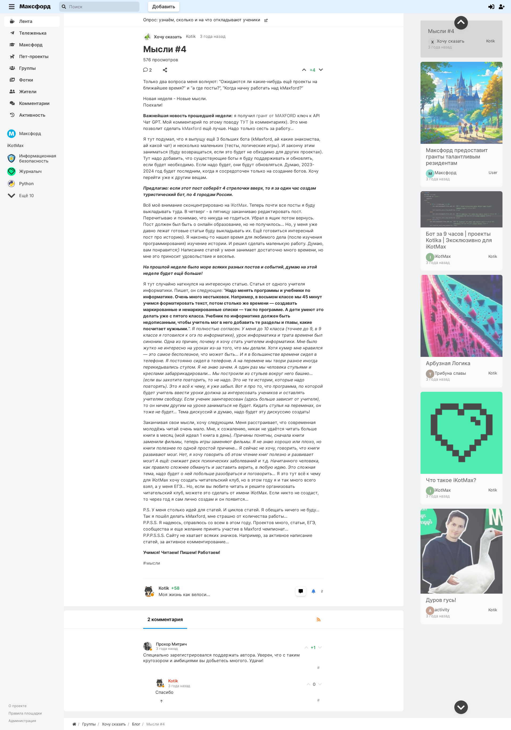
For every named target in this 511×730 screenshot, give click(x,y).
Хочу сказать (168, 36)
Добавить (163, 6)
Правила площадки (25, 713)
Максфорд (442, 173)
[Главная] (74, 724)
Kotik (191, 36)
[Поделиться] (165, 70)
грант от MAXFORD (276, 115)
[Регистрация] (502, 6)
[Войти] (491, 6)
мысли (153, 563)
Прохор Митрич (171, 644)
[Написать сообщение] (300, 591)
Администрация (22, 721)
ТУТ (244, 122)
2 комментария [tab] (165, 619)
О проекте (18, 706)
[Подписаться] (313, 591)
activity (439, 610)
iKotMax (239, 205)
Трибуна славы (447, 373)
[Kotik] (151, 591)
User (493, 172)
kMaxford (191, 128)
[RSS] (318, 619)
